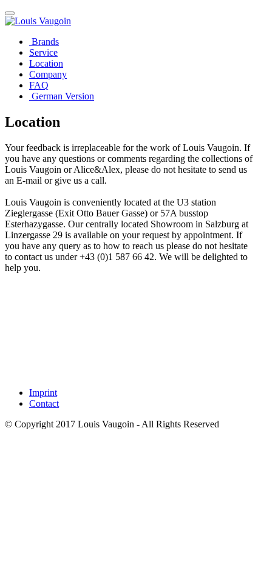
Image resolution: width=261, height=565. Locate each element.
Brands (44, 41)
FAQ (39, 85)
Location (46, 63)
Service (43, 52)
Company (48, 74)
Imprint (43, 392)
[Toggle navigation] (10, 13)
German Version (61, 96)
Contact (44, 403)
